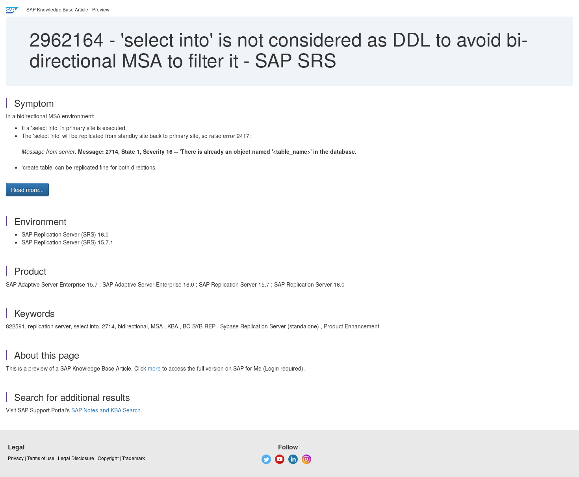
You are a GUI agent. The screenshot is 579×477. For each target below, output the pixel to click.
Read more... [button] (27, 190)
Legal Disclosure (76, 458)
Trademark (133, 458)
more (154, 368)
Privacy (16, 458)
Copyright (108, 458)
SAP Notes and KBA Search (106, 410)
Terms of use (40, 458)
